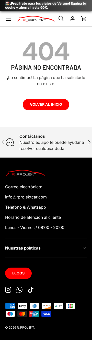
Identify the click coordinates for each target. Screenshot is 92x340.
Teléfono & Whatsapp (25, 207)
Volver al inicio (46, 104)
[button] (83, 18)
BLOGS (18, 273)
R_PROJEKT (25, 327)
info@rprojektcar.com (26, 196)
